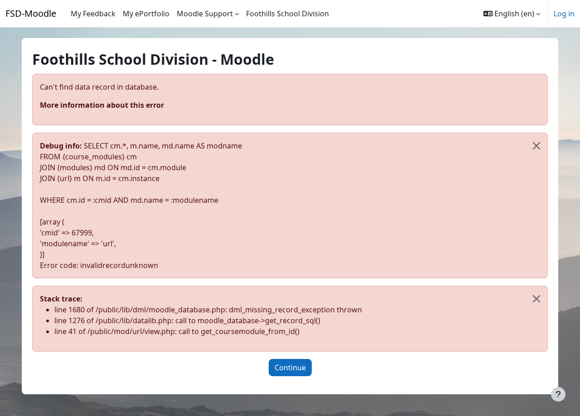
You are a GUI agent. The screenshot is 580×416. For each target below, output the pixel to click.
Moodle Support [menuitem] (205, 14)
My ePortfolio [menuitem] (146, 14)
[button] (512, 13)
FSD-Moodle (30, 13)
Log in (564, 14)
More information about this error (102, 105)
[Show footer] (558, 394)
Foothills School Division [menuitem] (287, 14)
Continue (290, 368)
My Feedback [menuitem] (93, 14)
